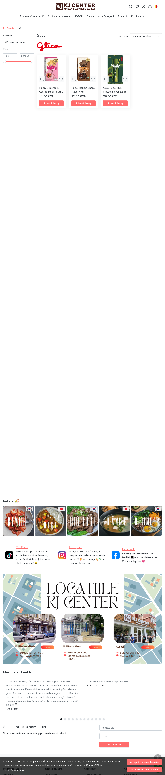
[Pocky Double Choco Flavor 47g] (83, 69)
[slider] (4, 61)
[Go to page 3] (69, 719)
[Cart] (150, 7)
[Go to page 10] (96, 719)
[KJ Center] (82, 6)
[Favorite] (137, 7)
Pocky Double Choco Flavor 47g (83, 90)
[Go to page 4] (73, 719)
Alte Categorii (106, 16)
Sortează (123, 36)
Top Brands (8, 28)
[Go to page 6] (81, 719)
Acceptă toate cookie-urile (144, 762)
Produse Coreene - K (32, 16)
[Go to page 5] (77, 719)
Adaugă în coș (51, 103)
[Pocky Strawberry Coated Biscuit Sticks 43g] (51, 69)
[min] (10, 55)
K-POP (79, 16)
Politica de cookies (13, 765)
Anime (90, 16)
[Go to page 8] (88, 719)
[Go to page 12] (104, 719)
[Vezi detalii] (42, 79)
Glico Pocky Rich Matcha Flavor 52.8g (114, 90)
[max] (27, 55)
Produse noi (138, 16)
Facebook (128, 549)
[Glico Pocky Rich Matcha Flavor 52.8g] (115, 69)
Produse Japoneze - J (59, 16)
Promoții (122, 16)
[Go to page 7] (84, 719)
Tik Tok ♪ (22, 547)
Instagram (75, 547)
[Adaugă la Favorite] (61, 79)
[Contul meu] (143, 7)
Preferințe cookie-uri (13, 769)
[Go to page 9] (92, 719)
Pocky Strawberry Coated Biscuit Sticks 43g (51, 90)
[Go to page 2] (65, 719)
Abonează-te (114, 744)
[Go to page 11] (100, 719)
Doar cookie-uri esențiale (144, 769)
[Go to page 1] (61, 719)
